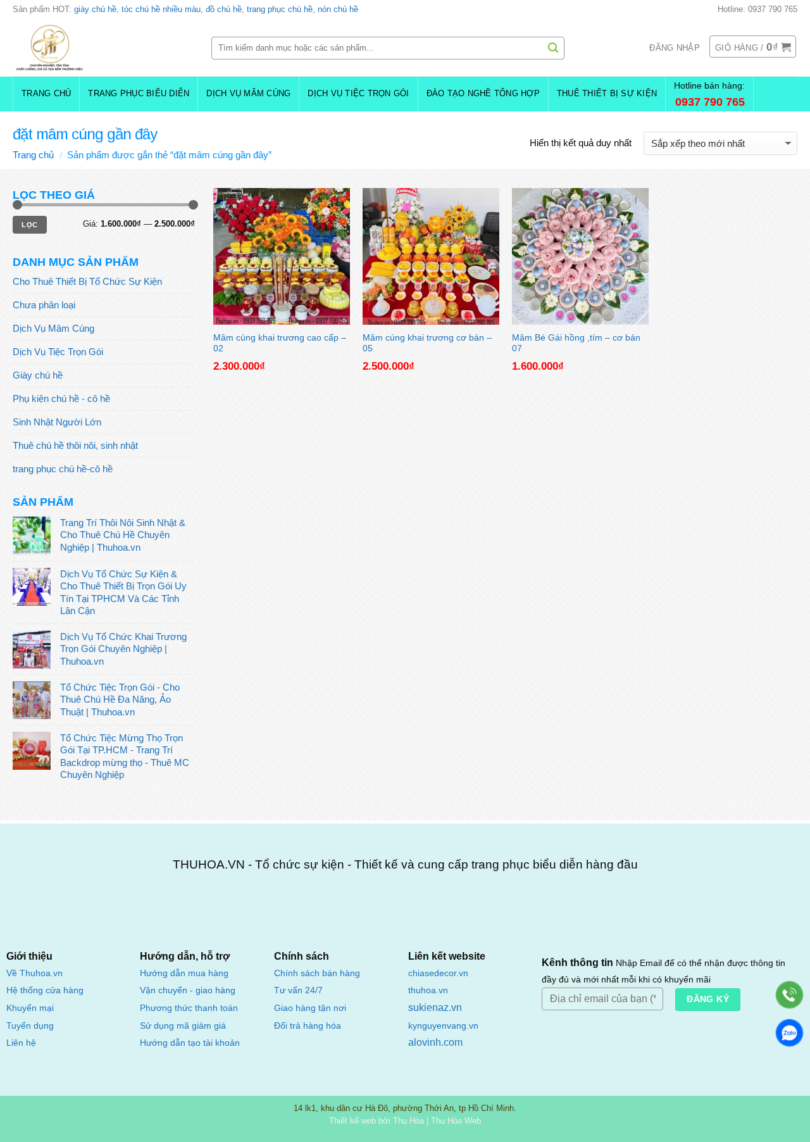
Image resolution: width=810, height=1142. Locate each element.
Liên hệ (21, 1043)
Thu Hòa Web (456, 1121)
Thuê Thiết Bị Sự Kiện (607, 93)
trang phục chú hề (280, 9)
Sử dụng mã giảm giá (183, 1025)
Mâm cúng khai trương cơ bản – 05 (427, 342)
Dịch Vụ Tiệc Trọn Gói (358, 93)
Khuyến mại (30, 1008)
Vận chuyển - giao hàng (187, 990)
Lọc (29, 225)
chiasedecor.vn (438, 973)
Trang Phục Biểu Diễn (138, 93)
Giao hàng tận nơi (310, 1008)
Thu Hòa (408, 1121)
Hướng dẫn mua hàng (184, 973)
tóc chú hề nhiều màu (161, 9)
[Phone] (789, 995)
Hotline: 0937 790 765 (757, 9)
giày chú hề (95, 9)
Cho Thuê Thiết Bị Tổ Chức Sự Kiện (87, 281)
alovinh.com (435, 1042)
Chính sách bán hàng (317, 973)
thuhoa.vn (428, 990)
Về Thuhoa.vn (34, 973)
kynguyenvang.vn (443, 1026)
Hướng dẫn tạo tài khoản (190, 1043)
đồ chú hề (224, 9)
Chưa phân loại (44, 304)
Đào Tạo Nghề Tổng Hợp (483, 93)
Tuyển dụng (30, 1026)
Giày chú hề (38, 375)
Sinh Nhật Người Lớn (57, 422)
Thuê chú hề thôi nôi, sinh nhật (75, 445)
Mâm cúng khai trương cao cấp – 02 (279, 342)
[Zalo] (789, 1033)
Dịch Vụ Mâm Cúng (248, 93)
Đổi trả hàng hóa (307, 1026)
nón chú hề (338, 9)
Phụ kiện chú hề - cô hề (61, 398)
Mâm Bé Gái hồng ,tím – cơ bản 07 (576, 342)
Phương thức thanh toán (189, 1008)
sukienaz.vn (435, 1007)
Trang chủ (46, 93)
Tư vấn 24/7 (298, 990)
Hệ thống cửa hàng (45, 990)
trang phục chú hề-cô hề (63, 468)
